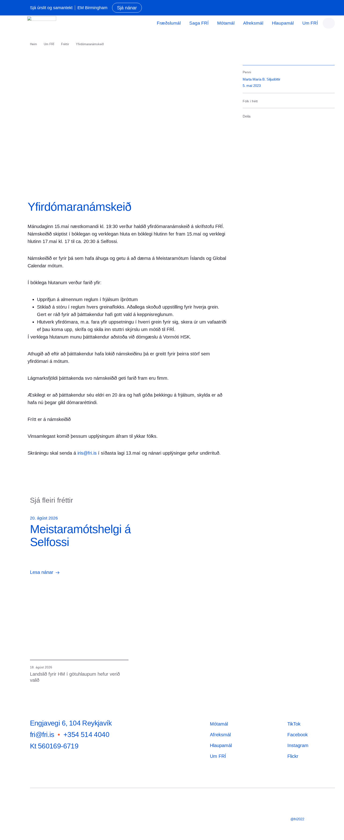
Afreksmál (253, 23)
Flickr (292, 756)
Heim (33, 44)
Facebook (297, 734)
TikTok (293, 723)
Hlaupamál (283, 23)
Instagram (297, 745)
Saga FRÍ (199, 23)
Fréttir (65, 44)
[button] (246, 123)
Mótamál (225, 23)
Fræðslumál (169, 23)
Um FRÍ (310, 23)
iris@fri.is (87, 453)
